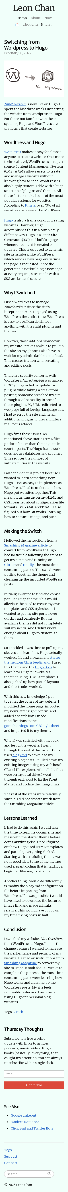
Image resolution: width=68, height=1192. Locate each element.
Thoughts (30, 24)
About (35, 18)
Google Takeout (23, 1115)
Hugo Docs (43, 667)
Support (10, 1156)
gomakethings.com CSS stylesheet (31, 726)
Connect (10, 1163)
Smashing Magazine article (26, 545)
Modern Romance (25, 1122)
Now (48, 18)
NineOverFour (15, 104)
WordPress (12, 152)
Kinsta (30, 205)
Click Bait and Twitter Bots (32, 1128)
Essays (21, 18)
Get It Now (34, 1085)
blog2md (20, 755)
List (48, 24)
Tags (8, 1150)
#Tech (18, 1012)
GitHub (10, 565)
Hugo (8, 220)
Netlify (28, 565)
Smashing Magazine (20, 963)
